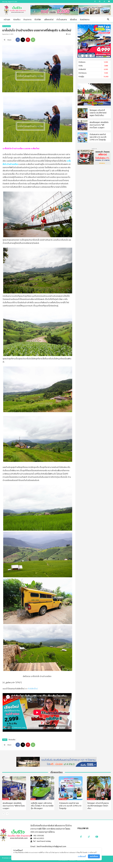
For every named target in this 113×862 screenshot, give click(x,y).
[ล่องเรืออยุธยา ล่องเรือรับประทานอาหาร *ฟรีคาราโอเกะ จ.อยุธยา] (83, 125)
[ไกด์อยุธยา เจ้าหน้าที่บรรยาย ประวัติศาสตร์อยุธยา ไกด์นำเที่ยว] (83, 113)
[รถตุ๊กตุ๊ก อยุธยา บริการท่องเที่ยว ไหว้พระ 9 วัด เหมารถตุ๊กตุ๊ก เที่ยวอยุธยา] (42, 788)
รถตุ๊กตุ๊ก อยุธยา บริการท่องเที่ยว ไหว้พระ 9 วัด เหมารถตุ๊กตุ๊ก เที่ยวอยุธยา (42, 806)
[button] (108, 19)
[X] (23, 40)
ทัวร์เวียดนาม (83, 73)
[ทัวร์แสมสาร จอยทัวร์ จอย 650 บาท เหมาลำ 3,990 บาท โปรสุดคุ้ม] (83, 137)
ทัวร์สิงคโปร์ (82, 69)
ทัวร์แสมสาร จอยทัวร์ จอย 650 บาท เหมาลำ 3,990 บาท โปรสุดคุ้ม (98, 137)
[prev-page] (3, 813)
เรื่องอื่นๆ (33, 799)
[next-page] (7, 813)
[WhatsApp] (33, 40)
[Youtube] (96, 836)
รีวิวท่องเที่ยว (12, 740)
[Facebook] (18, 40)
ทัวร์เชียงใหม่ (33, 688)
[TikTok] (88, 836)
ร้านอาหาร (5, 799)
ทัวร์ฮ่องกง (82, 62)
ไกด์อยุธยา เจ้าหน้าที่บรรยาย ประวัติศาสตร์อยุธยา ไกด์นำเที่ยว (98, 113)
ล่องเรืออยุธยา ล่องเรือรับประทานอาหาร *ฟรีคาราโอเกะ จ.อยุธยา (99, 125)
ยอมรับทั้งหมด (94, 856)
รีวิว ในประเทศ (6, 26)
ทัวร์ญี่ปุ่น (81, 76)
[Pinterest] (28, 40)
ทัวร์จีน (81, 66)
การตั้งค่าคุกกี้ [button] (82, 856)
